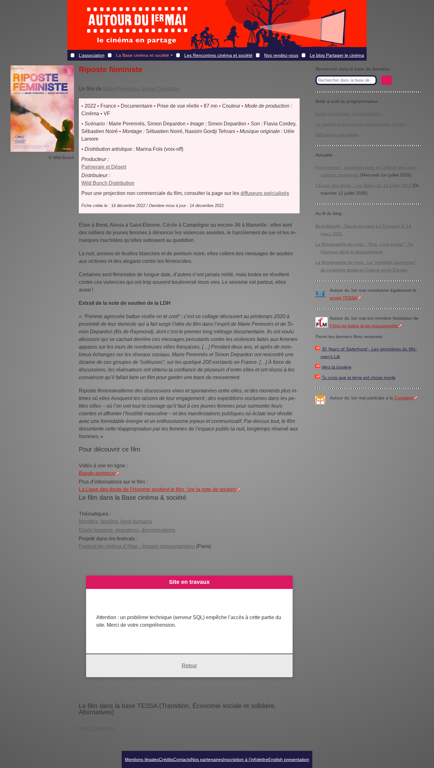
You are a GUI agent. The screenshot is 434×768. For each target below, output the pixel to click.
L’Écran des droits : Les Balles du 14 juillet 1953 (363, 185)
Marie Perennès (121, 88)
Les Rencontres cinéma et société (218, 55)
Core (403, 398)
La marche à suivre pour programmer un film (360, 124)
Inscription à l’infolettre (245, 759)
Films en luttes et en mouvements (364, 326)
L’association (92, 55)
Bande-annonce (97, 473)
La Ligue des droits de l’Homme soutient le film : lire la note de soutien (157, 489)
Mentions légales (142, 759)
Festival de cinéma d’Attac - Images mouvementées (137, 546)
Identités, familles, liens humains (115, 521)
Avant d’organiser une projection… (350, 113)
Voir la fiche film (96, 728)
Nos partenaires (207, 759)
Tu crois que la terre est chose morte (359, 377)
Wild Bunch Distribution (107, 183)
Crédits (166, 759)
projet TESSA (343, 298)
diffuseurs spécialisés (265, 193)
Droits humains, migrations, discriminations (127, 530)
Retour (189, 665)
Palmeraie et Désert (103, 167)
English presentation (288, 759)
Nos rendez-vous (281, 55)
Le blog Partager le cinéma (337, 55)
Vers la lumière (336, 367)
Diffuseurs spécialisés (337, 134)
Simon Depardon (160, 88)
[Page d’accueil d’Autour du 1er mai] (137, 25)
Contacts (182, 759)
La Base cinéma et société (142, 55)
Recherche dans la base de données (352, 69)
